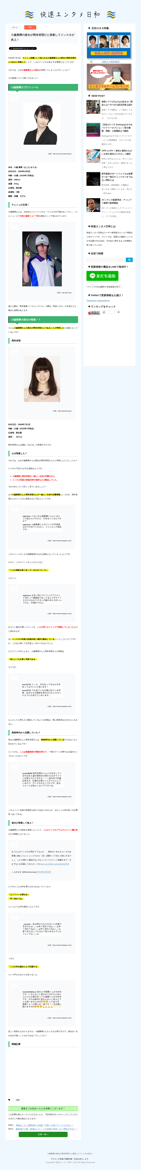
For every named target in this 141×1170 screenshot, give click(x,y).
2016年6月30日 (44, 872)
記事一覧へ (43, 1134)
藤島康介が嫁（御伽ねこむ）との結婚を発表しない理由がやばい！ (47, 1129)
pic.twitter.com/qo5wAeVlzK (57, 864)
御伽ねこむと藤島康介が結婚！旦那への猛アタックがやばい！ (45, 1125)
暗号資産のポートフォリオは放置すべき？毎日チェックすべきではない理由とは (117, 176)
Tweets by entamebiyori (98, 300)
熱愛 (18, 1100)
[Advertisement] (43, 1073)
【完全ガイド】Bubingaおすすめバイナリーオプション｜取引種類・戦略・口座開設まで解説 (117, 127)
